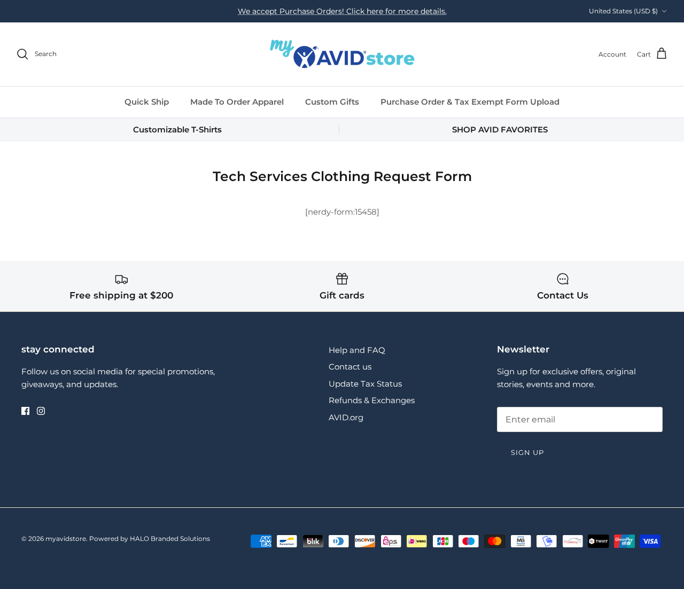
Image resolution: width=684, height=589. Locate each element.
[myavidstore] (342, 54)
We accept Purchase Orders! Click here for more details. (342, 11)
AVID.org (346, 417)
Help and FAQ (357, 350)
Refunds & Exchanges (372, 400)
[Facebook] (25, 411)
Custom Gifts (332, 102)
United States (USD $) (623, 11)
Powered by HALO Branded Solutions (149, 539)
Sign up (527, 452)
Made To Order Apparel (237, 102)
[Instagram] (41, 411)
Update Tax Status (365, 384)
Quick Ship (147, 102)
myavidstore (65, 539)
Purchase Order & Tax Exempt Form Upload (469, 102)
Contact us (350, 367)
